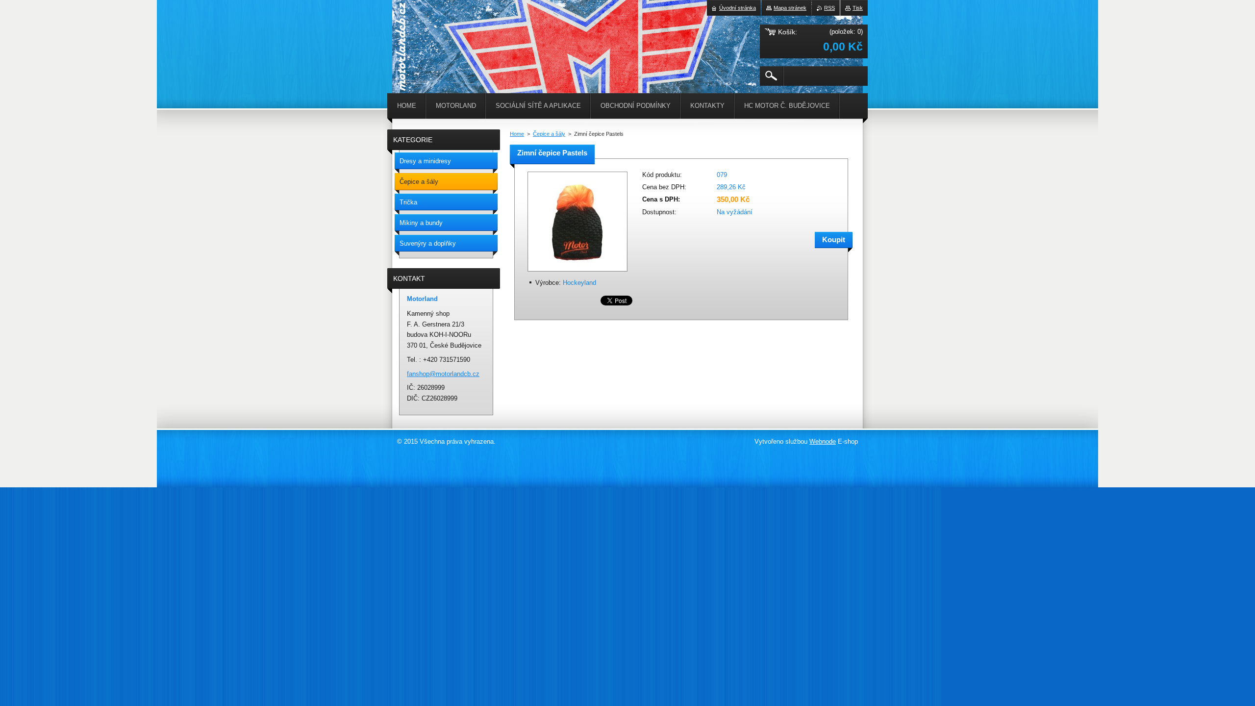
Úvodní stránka (737, 8)
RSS (829, 8)
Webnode (822, 441)
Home (517, 134)
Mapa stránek (790, 8)
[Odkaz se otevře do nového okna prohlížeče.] (577, 272)
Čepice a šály (549, 134)
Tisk (858, 8)
